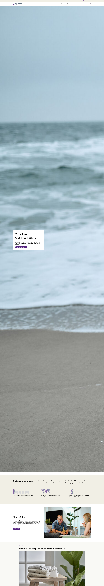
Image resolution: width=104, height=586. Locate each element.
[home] (17, 4)
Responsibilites (70, 3)
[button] (52, 569)
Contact (85, 3)
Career (62, 3)
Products (78, 3)
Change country (87, 0)
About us (56, 3)
